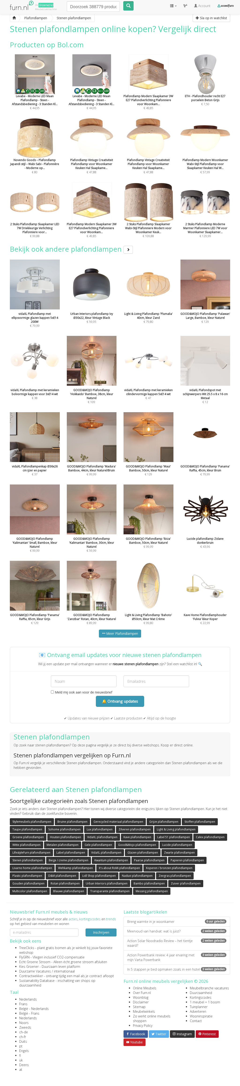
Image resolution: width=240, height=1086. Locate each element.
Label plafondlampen (70, 853)
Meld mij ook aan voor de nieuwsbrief (83, 692)
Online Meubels (144, 988)
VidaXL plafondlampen (102, 837)
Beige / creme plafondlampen (68, 860)
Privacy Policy (142, 1025)
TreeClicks (26, 948)
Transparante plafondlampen (110, 891)
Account (203, 6)
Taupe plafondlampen (27, 829)
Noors (24, 1022)
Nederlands (28, 999)
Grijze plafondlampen (163, 822)
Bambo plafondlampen (149, 883)
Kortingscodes (200, 997)
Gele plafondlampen (98, 845)
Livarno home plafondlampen (32, 868)
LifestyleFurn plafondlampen (31, 853)
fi (20, 1055)
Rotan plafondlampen (65, 883)
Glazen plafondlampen (143, 853)
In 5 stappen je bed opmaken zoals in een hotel (176, 969)
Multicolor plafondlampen (29, 891)
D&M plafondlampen (62, 876)
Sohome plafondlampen (64, 829)
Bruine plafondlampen (72, 822)
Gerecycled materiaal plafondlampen (118, 822)
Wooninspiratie (201, 1016)
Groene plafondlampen (28, 837)
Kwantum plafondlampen (111, 860)
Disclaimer (141, 1002)
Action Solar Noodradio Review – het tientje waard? (176, 943)
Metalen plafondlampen (63, 845)
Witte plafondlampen (26, 845)
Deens (24, 1065)
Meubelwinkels (144, 1011)
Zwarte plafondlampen (179, 853)
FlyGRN (24, 957)
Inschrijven (101, 932)
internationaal (64, 971)
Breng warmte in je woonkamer (176, 921)
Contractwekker (31, 976)
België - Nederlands (34, 1008)
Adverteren (198, 1011)
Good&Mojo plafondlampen (137, 845)
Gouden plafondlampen (28, 883)
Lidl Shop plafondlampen (99, 876)
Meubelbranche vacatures (209, 988)
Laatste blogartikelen (145, 912)
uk (21, 1060)
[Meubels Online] (14, 18)
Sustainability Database (37, 980)
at (20, 1069)
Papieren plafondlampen (187, 860)
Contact (196, 1021)
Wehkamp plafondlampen (75, 868)
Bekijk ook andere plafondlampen (67, 249)
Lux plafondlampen (99, 829)
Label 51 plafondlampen (173, 837)
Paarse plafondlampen (149, 860)
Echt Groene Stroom (34, 962)
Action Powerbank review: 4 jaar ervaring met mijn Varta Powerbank (176, 957)
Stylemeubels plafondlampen (31, 822)
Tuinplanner (198, 1007)
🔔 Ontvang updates (120, 701)
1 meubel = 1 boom (205, 1002)
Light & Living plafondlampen (176, 829)
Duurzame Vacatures (35, 971)
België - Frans (29, 1013)
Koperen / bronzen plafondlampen (169, 868)
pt (20, 1046)
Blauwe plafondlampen (68, 891)
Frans (23, 1004)
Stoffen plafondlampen (199, 822)
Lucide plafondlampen (177, 845)
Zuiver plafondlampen (186, 883)
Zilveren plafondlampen (135, 829)
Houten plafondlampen (65, 837)
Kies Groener (29, 966)
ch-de (23, 1032)
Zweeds (25, 1027)
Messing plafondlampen (152, 891)
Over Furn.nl (142, 993)
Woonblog (140, 997)
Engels (24, 1051)
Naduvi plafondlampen (137, 876)
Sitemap (139, 1007)
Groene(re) (46, 5)
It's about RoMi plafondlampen (119, 868)
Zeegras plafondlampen (175, 876)
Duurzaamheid (201, 993)
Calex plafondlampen (210, 837)
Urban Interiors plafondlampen (107, 883)
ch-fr (22, 1037)
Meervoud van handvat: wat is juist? (176, 931)
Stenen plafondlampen (27, 860)
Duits (23, 1041)
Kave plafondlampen (137, 837)
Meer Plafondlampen (121, 633)
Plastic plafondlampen (27, 876)
